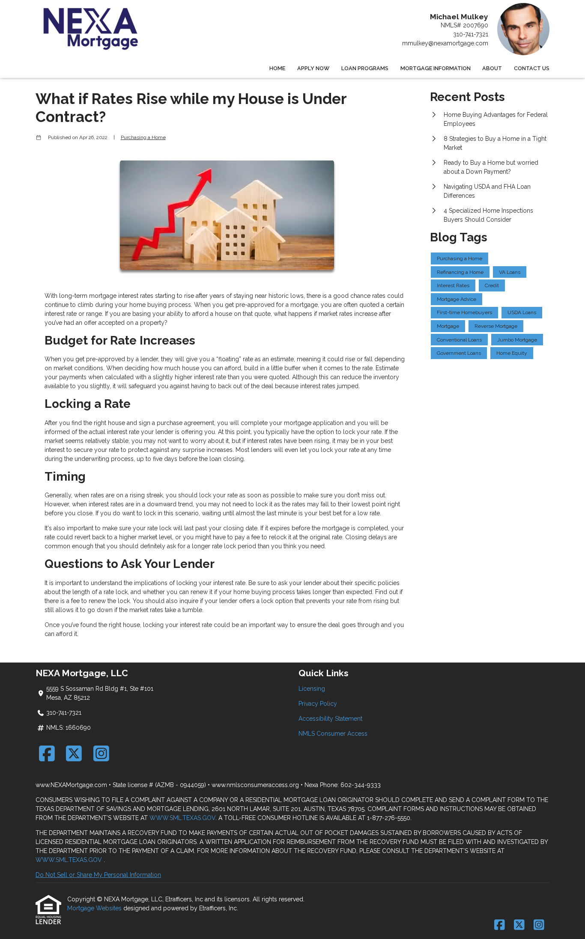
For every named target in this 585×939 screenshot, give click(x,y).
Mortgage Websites (95, 908)
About (492, 68)
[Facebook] (47, 753)
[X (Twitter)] (74, 753)
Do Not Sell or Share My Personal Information (98, 874)
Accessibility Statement (330, 718)
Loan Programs (364, 68)
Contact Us (531, 68)
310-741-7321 (470, 34)
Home (277, 68)
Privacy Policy (317, 703)
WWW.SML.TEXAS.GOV (182, 817)
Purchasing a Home (143, 137)
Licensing (311, 688)
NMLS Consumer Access (332, 733)
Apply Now (313, 68)
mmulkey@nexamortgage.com (445, 43)
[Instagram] (101, 753)
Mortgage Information (435, 68)
